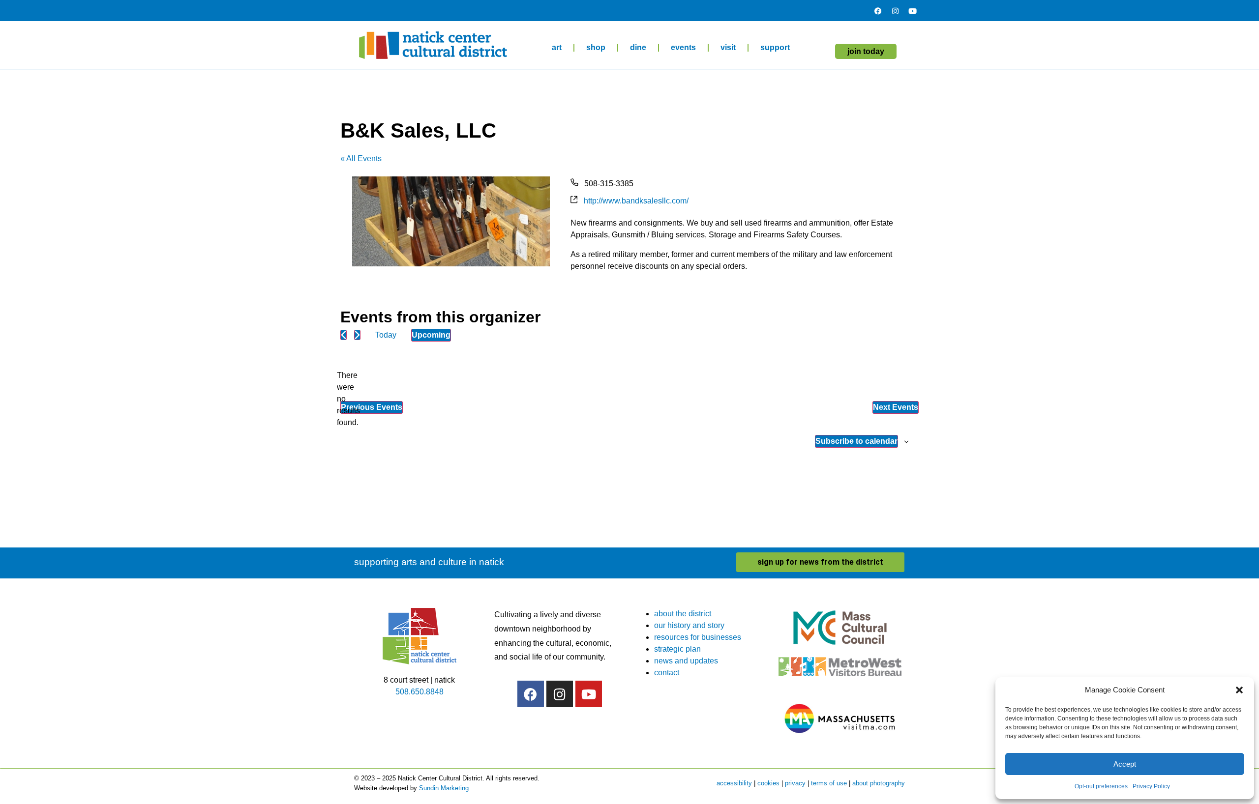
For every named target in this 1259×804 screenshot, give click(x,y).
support (775, 47)
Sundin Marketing (444, 788)
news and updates (686, 661)
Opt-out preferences (1101, 786)
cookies (768, 783)
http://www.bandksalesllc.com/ (636, 201)
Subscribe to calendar (856, 441)
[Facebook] (877, 10)
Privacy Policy (1151, 786)
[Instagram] (895, 10)
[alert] (348, 399)
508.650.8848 (419, 692)
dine (638, 47)
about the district (682, 613)
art (557, 47)
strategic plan (677, 649)
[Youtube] (912, 10)
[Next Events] (357, 335)
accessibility (734, 783)
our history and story (689, 625)
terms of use (829, 783)
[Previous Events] (343, 335)
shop (595, 47)
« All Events (361, 158)
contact (666, 672)
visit (728, 47)
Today (385, 335)
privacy (795, 783)
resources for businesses (697, 637)
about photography (878, 783)
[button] (1239, 690)
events (683, 47)
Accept (1124, 764)
